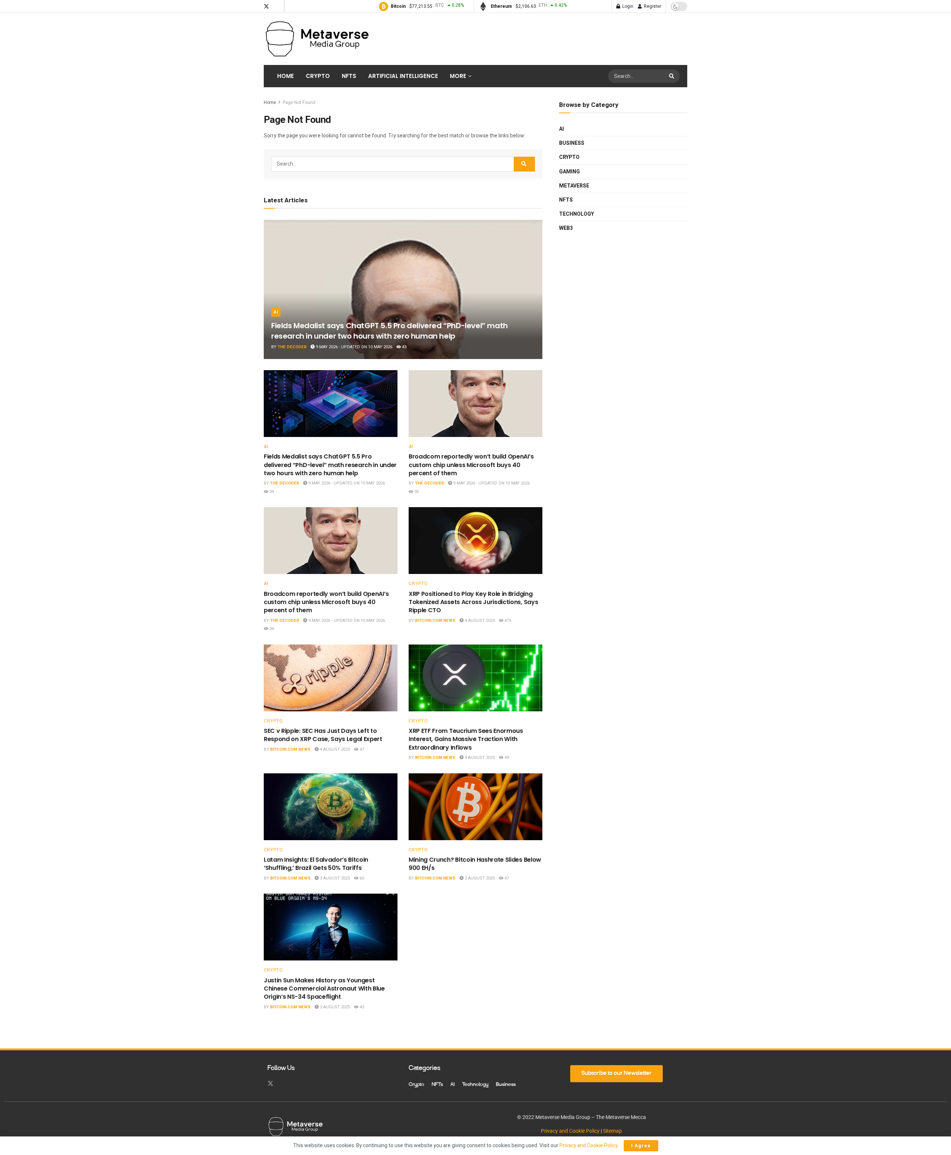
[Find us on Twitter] (266, 6)
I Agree (641, 1145)
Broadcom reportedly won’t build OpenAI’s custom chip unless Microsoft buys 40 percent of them (471, 464)
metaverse (574, 186)
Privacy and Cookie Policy (570, 1131)
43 (403, 347)
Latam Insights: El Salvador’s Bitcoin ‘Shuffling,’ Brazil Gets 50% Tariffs (316, 863)
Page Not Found (299, 102)
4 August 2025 (479, 620)
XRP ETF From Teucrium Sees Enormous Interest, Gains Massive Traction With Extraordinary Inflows (466, 739)
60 (361, 878)
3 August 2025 (334, 878)
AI (276, 312)
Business (571, 143)
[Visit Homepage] (317, 39)
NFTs (349, 76)
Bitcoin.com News (435, 620)
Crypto (318, 76)
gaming (569, 172)
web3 (566, 228)
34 (271, 629)
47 (361, 749)
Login (627, 6)
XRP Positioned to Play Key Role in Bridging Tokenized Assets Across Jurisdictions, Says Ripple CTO (473, 602)
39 (271, 492)
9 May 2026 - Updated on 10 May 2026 (353, 347)
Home (285, 76)
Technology (576, 214)
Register (652, 6)
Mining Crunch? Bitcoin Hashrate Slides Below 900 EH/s (475, 863)
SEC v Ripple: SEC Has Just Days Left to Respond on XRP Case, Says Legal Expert (323, 735)
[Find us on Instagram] (276, 6)
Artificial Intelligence (403, 76)
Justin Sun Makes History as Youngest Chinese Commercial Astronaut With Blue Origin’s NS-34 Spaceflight (324, 988)
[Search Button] (672, 76)
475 (507, 620)
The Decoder (291, 347)
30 (416, 492)
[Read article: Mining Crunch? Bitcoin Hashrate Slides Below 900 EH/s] (475, 806)
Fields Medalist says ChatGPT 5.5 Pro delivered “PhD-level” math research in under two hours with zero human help (389, 330)
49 (506, 757)
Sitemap (612, 1131)
